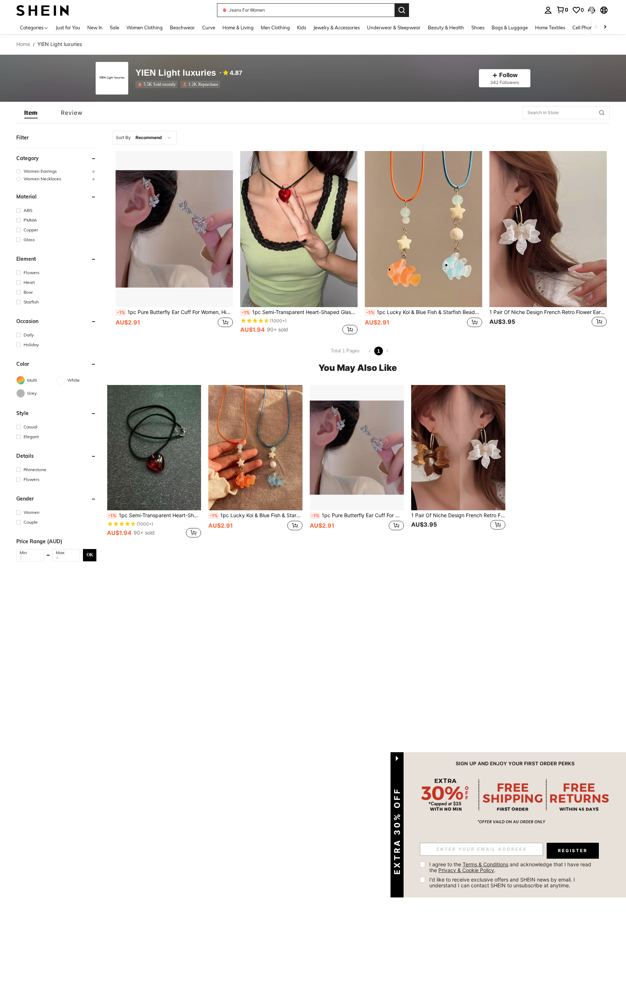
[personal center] (548, 10)
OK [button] (90, 554)
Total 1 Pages (345, 350)
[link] (562, 9)
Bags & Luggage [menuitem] (510, 27)
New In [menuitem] (95, 27)
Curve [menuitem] (208, 27)
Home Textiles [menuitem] (550, 27)
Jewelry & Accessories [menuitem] (336, 27)
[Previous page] (370, 351)
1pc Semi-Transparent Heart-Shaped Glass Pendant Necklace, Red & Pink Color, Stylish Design (300, 312)
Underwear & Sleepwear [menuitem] (394, 27)
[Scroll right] (605, 27)
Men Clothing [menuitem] (275, 27)
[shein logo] (42, 10)
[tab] (31, 112)
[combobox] (144, 137)
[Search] (402, 10)
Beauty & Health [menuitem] (446, 27)
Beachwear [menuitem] (182, 27)
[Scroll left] (596, 27)
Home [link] (23, 44)
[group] (56, 171)
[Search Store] (601, 112)
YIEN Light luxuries (175, 73)
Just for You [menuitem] (68, 27)
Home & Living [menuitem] (238, 27)
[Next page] (387, 351)
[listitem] (157, 84)
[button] (591, 10)
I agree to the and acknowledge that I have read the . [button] (511, 867)
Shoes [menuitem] (477, 27)
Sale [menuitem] (114, 27)
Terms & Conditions (485, 864)
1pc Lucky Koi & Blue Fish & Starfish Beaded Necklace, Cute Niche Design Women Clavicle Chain (424, 312)
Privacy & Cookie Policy (466, 870)
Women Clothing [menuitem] (144, 27)
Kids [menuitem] (301, 27)
